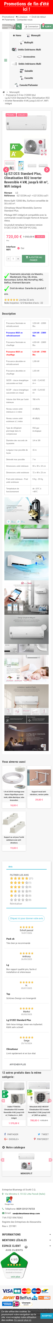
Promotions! (8, 16)
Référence (9, 195)
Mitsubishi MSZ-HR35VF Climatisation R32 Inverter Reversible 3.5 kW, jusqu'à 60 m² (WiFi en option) (39, 1111)
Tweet (45, 1134)
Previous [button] (3, 1100)
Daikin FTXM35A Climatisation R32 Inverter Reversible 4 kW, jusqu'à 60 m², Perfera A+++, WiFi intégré (14, 1112)
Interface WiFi (10, 248)
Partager (12, 1134)
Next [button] (50, 1100)
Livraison (22, 16)
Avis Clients (14, 1250)
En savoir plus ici (22, 1320)
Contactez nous (24, 19)
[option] (14, 1103)
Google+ (13, 1139)
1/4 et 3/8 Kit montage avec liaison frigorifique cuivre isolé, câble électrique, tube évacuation (14, 796)
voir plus (15, 1277)
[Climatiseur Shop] (9, 26)
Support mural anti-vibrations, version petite (39, 793)
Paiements (8, 19)
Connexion (31, 26)
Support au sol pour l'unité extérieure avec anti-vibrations (14, 840)
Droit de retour (37, 16)
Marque (8, 192)
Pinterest (42, 1139)
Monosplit (27, 1173)
